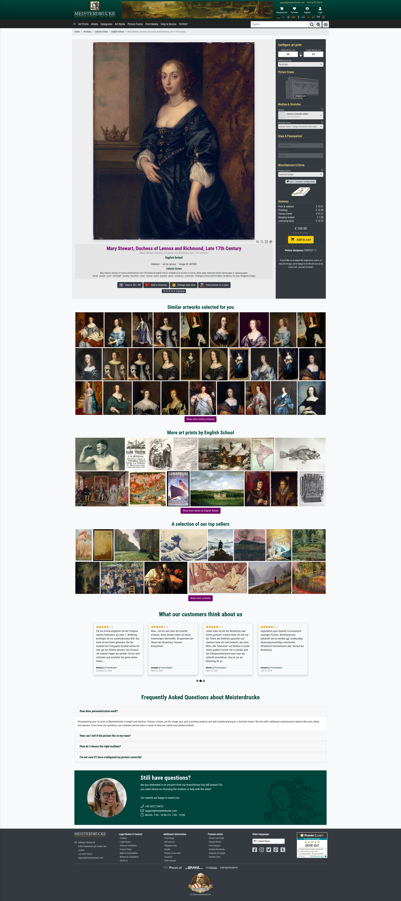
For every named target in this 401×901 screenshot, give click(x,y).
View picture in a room (216, 284)
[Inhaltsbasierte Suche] (318, 24)
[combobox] (300, 64)
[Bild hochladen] (325, 24)
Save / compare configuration (302, 181)
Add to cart (302, 239)
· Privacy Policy (125, 849)
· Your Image (168, 838)
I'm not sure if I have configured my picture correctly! (110, 757)
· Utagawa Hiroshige (216, 853)
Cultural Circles (101, 31)
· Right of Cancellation (128, 853)
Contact (183, 24)
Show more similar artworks (200, 419)
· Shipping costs (170, 845)
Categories (106, 24)
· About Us (123, 860)
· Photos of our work (171, 853)
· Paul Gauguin (214, 845)
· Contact (123, 838)
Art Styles (120, 24)
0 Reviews (180, 291)
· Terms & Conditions (128, 845)
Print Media (152, 24)
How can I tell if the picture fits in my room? (105, 735)
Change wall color (185, 284)
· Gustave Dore (214, 857)
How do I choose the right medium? (100, 746)
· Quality (166, 849)
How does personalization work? (99, 711)
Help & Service (168, 24)
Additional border (285, 60)
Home (77, 31)
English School (117, 31)
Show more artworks (200, 598)
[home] (74, 24)
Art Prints (83, 24)
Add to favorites (158, 284)
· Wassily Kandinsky (216, 849)
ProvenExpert (111, 667)
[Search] (312, 24)
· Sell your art (168, 842)
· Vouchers (167, 857)
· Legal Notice (125, 842)
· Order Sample (169, 860)
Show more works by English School (201, 510)
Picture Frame (135, 24)
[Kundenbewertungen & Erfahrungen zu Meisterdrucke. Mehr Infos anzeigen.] (312, 845)
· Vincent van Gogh (216, 838)
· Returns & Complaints (128, 857)
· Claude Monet (214, 842)
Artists (94, 24)
